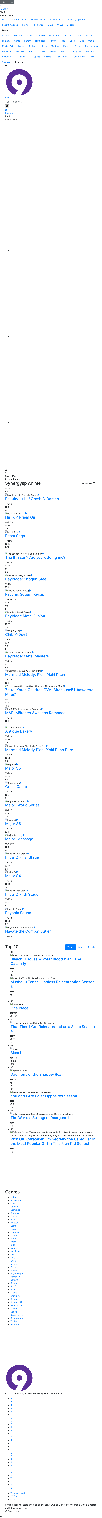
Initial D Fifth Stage (21, 894)
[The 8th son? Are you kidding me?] (43, 553)
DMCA (13, 1496)
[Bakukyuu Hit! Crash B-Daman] (38, 494)
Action (5, 35)
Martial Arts (8, 46)
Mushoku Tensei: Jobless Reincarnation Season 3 (52, 984)
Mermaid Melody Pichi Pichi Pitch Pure (39, 750)
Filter (7, 97)
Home (5, 19)
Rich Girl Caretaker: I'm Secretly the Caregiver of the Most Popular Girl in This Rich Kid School (52, 1141)
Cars (29, 35)
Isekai (63, 40)
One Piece (19, 1008)
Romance (6, 51)
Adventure (18, 35)
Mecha (21, 46)
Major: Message (19, 839)
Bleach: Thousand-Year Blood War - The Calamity (45, 961)
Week (81, 947)
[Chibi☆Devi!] (21, 630)
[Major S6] (17, 819)
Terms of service (18, 1493)
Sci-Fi (42, 51)
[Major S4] (17, 872)
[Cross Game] (21, 782)
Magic (91, 40)
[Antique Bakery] (23, 727)
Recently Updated (76, 19)
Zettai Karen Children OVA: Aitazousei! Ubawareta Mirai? (49, 692)
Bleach (16, 1052)
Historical (40, 40)
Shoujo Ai (76, 51)
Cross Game (16, 786)
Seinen (52, 51)
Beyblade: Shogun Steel (26, 579)
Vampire (6, 62)
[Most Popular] (53, 422)
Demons (67, 35)
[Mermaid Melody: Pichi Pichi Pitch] (42, 670)
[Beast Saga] (19, 531)
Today (70, 947)
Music (44, 46)
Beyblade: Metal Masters (27, 656)
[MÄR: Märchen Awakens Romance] (42, 709)
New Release (56, 19)
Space (37, 56)
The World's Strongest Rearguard (39, 1117)
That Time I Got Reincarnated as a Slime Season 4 (52, 1028)
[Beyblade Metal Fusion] (31, 612)
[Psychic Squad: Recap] (30, 590)
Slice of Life (24, 56)
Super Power (61, 56)
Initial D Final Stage (22, 857)
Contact (14, 1499)
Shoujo (63, 51)
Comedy (40, 35)
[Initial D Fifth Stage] (27, 890)
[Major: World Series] (28, 801)
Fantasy (6, 40)
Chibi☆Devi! (16, 634)
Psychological (92, 46)
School (31, 51)
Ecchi (89, 35)
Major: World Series (22, 805)
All (11, 1398)
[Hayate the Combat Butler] (34, 927)
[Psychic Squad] (23, 909)
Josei (72, 40)
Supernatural (79, 56)
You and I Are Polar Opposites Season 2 (45, 1096)
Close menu (8, 2)
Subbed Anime (19, 19)
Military (33, 46)
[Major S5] (17, 764)
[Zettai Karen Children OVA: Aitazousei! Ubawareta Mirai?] (65, 686)
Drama (78, 35)
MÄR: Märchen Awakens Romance (35, 713)
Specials (71, 24)
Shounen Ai (7, 56)
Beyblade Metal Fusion (25, 616)
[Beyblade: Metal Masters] (33, 652)
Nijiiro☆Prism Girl (20, 517)
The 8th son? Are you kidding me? (35, 557)
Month (91, 947)
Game (17, 40)
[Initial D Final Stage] (28, 853)
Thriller (93, 56)
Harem (27, 40)
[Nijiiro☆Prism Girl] (26, 513)
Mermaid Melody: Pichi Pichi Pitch (35, 674)
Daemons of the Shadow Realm (38, 1074)
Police (78, 46)
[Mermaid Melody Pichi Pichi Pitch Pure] (47, 745)
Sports (47, 56)
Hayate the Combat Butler (28, 931)
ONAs (60, 24)
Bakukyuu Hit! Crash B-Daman (32, 499)
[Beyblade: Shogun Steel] (32, 575)
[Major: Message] (24, 835)
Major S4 (13, 876)
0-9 (12, 1405)
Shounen (89, 51)
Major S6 (13, 823)
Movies (25, 24)
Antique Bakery (18, 731)
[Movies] (53, 250)
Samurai (20, 51)
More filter (86, 483)
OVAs (50, 24)
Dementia (54, 35)
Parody (67, 46)
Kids (81, 40)
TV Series (38, 24)
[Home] (53, 164)
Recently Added (10, 24)
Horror (52, 40)
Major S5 (13, 768)
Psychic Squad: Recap (24, 594)
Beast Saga (15, 536)
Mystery (55, 46)
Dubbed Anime (38, 19)
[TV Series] (53, 336)
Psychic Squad (18, 913)
